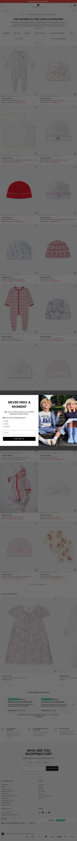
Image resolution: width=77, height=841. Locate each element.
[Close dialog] (74, 397)
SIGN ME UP (19, 439)
